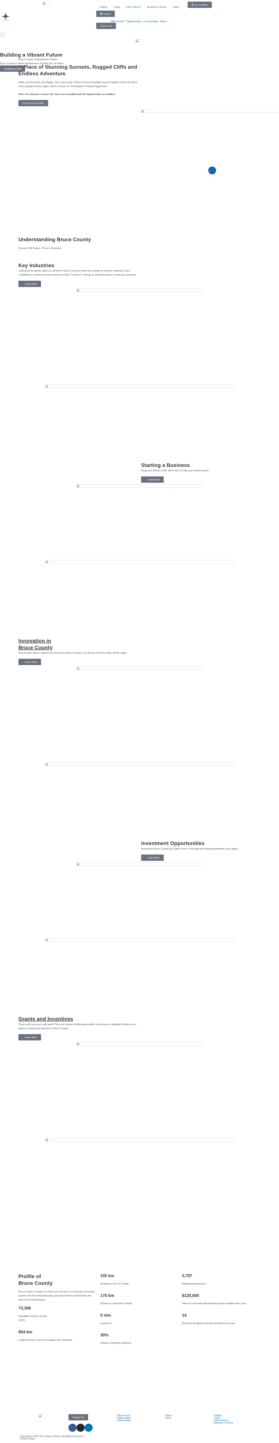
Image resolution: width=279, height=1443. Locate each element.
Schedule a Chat (12, 68)
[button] (2, 35)
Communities (150, 21)
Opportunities (134, 21)
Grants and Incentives (45, 1019)
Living (117, 6)
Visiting (103, 6)
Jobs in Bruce (133, 6)
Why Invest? (118, 21)
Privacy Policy (27, 1438)
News (176, 6)
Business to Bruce (156, 6)
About (163, 21)
